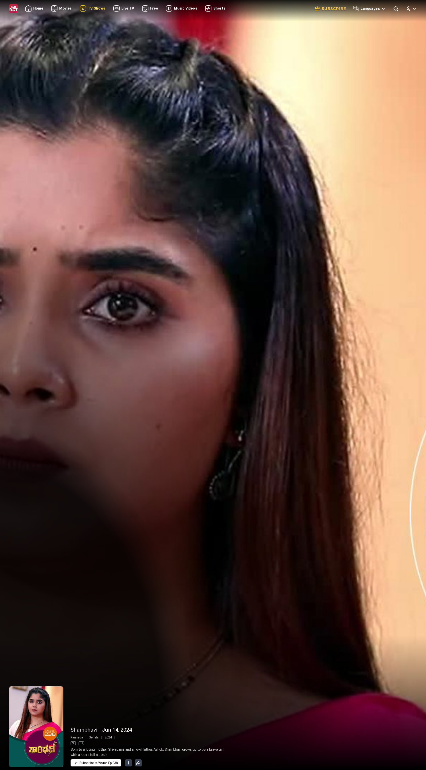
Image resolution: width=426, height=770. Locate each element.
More (104, 755)
